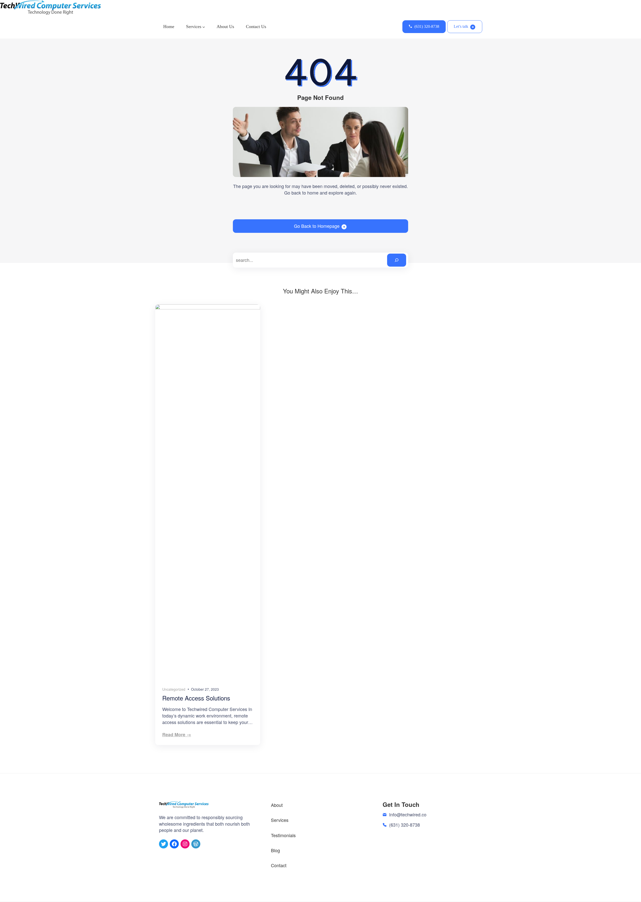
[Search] (396, 260)
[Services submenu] (203, 26)
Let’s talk (461, 26)
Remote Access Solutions (196, 698)
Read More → (176, 735)
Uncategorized (173, 689)
